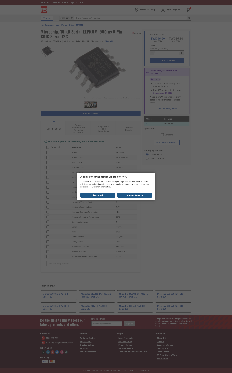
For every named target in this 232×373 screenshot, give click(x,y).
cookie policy (88, 187)
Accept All (98, 195)
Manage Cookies (135, 195)
